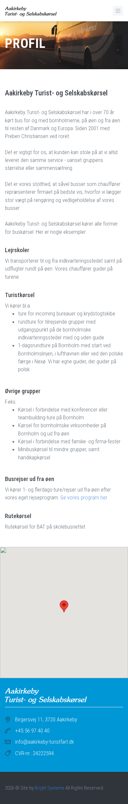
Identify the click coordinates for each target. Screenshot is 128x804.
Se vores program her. (84, 497)
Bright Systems (49, 788)
